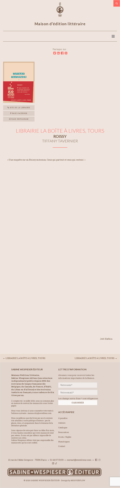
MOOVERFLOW (78, 480)
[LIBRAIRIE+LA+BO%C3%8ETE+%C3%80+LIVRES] (54, 53)
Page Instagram (20, 119)
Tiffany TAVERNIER (60, 141)
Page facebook (19, 113)
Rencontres (63, 432)
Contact (61, 446)
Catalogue (62, 427)
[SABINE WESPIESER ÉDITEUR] (60, 15)
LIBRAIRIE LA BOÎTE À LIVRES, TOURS (94, 358)
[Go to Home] (54, 475)
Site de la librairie (19, 107)
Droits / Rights (64, 437)
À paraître (62, 418)
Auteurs (61, 423)
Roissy (60, 136)
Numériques (64, 441)
